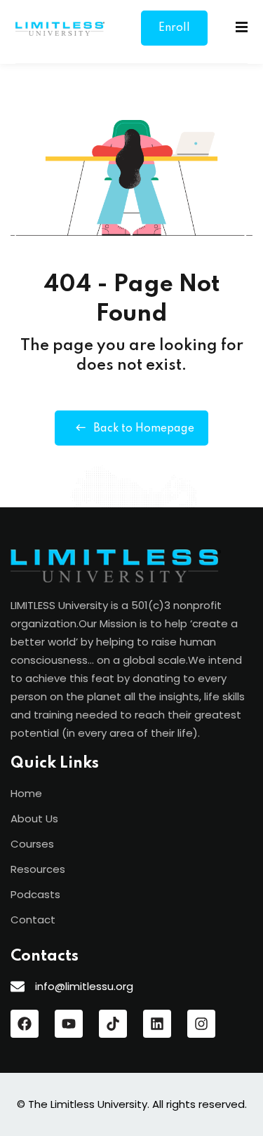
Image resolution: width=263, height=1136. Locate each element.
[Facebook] (25, 1024)
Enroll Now (174, 34)
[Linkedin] (157, 1024)
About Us (34, 818)
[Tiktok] (113, 1024)
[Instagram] (201, 1024)
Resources (38, 869)
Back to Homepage (143, 428)
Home (26, 793)
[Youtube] (69, 1024)
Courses (32, 843)
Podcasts (35, 894)
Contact (33, 919)
